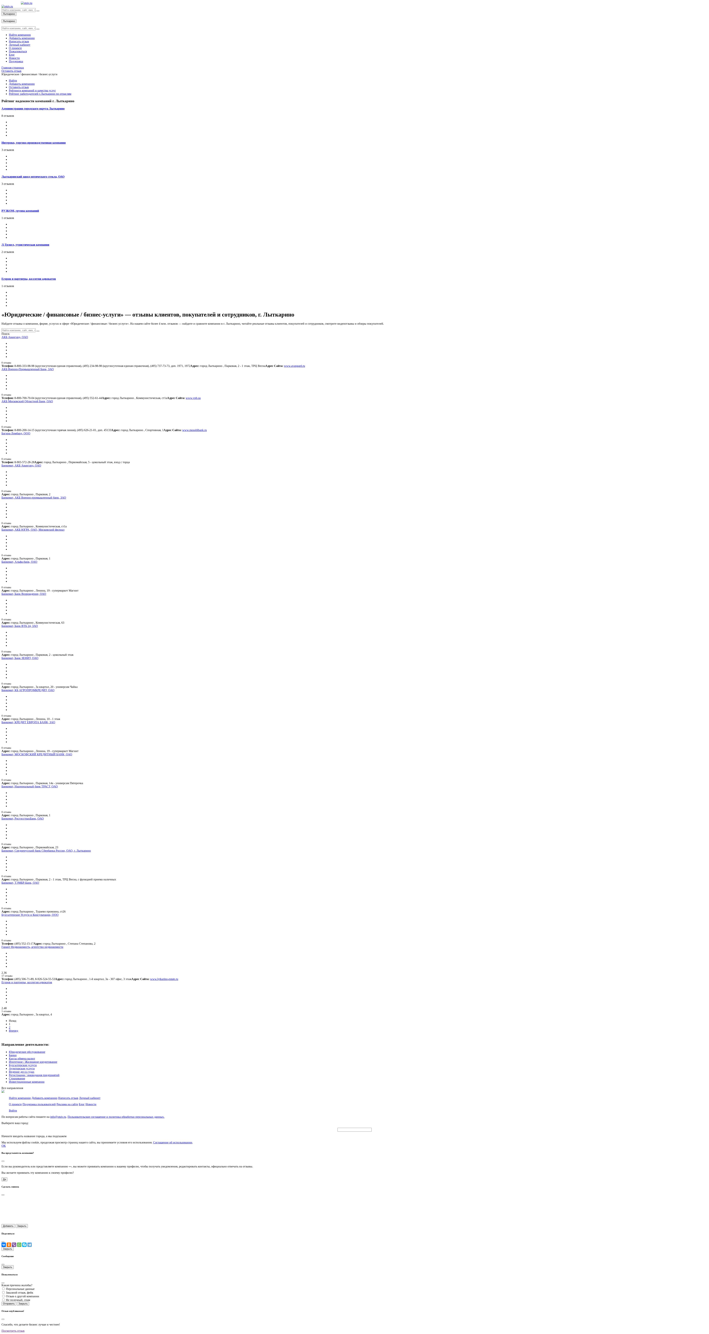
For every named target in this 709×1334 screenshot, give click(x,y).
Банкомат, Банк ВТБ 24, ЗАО (19, 626)
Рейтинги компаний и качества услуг (32, 90)
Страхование (17, 1078)
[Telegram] (29, 1245)
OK (3, 1145)
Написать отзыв (68, 1098)
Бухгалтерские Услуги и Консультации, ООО (30, 914)
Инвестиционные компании (26, 1081)
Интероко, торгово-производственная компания (33, 142)
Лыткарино (9, 14)
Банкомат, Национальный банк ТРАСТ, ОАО (29, 786)
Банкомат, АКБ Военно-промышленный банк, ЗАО (33, 497)
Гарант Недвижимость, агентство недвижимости (32, 946)
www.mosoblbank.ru (194, 430)
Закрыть (21, 1226)
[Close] (2, 1161)
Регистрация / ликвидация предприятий (34, 1075)
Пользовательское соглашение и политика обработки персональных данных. (116, 1116)
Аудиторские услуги (22, 1068)
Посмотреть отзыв (13, 1330)
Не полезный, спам (18, 1300)
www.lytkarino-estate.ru (164, 979)
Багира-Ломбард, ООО (15, 433)
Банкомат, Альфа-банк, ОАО (19, 561)
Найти (13, 80)
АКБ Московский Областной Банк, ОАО (27, 401)
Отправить (9, 1303)
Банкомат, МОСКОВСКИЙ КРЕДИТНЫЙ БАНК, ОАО (36, 754)
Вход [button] (4, 17)
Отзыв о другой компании (22, 1296)
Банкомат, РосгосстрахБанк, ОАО (22, 818)
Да (4, 1179)
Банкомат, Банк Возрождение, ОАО (23, 593)
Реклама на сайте (67, 1104)
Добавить (8, 1226)
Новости (90, 1104)
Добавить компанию (22, 83)
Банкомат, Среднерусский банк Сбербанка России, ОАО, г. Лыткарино (46, 850)
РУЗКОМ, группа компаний (20, 210)
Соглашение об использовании (172, 1142)
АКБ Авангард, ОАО (14, 337)
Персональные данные (20, 1288)
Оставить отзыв (19, 87)
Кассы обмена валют (22, 1058)
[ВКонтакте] (3, 1245)
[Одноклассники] (9, 1245)
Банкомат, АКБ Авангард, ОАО (21, 465)
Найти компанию (20, 1098)
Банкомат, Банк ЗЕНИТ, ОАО (19, 658)
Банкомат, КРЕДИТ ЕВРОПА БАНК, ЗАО (28, 722)
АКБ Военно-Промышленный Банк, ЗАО (27, 369)
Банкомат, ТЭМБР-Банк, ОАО (20, 882)
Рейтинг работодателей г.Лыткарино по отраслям (40, 93)
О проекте (15, 1104)
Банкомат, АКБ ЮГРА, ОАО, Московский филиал (32, 529)
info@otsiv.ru (58, 1116)
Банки (13, 1055)
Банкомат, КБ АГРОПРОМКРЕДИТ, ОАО (27, 690)
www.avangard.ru (294, 365)
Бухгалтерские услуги (23, 1065)
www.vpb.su (193, 398)
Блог (82, 1104)
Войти (13, 1110)
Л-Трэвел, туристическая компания (25, 244)
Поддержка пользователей (39, 1104)
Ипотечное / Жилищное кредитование (33, 1061)
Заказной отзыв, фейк (19, 1292)
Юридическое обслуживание (27, 1051)
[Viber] (14, 1245)
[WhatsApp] (19, 1245)
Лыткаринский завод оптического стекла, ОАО (32, 176)
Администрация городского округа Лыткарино (33, 108)
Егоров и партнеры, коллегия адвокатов (28, 278)
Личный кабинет (89, 1098)
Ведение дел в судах (21, 1071)
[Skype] (24, 1245)
